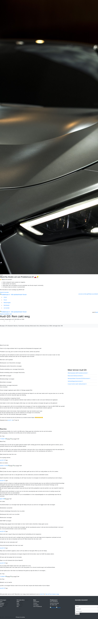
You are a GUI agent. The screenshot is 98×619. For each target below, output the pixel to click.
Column (35, 603)
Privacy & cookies (20, 617)
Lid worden (6, 308)
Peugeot (2, 603)
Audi (12, 321)
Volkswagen (3, 600)
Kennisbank (6, 305)
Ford (1, 606)
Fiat (18, 606)
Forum (5, 300)
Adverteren (36, 601)
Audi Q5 (42, 594)
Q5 (16, 321)
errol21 (2, 460)
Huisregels (36, 604)
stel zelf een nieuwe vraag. (52, 594)
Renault (2, 604)
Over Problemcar (37, 606)
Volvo (18, 604)
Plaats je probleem (93, 294)
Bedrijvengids (7, 302)
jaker (2, 498)
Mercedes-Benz (21, 600)
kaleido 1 (4, 465)
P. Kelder (3, 438)
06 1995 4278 (53, 604)
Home (5, 297)
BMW (18, 601)
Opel (1, 601)
